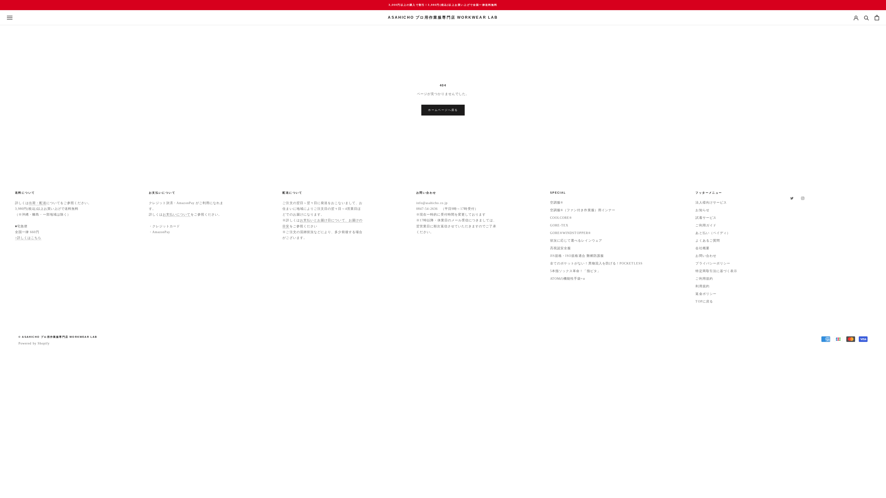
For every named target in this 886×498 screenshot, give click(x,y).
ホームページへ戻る (443, 110)
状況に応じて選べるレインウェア (576, 240)
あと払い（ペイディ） (712, 233)
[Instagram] (802, 198)
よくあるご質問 (707, 240)
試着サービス (705, 217)
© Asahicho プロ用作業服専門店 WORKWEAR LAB (57, 336)
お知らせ (702, 210)
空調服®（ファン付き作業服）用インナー (582, 210)
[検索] (866, 17)
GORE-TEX (559, 225)
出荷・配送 (37, 203)
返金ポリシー (705, 294)
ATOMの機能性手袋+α (567, 278)
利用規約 (702, 286)
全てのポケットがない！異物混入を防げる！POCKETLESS (596, 263)
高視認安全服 (560, 248)
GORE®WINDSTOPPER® (570, 233)
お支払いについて (177, 214)
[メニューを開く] (9, 18)
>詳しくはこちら (28, 238)
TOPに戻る (704, 301)
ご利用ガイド (705, 225)
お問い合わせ (705, 256)
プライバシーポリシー (712, 263)
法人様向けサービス (711, 202)
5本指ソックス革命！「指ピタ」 (575, 271)
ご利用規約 (704, 278)
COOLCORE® (561, 217)
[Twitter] (791, 198)
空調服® (556, 202)
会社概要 (702, 248)
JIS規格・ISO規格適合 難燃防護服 (577, 256)
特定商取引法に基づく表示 (716, 271)
